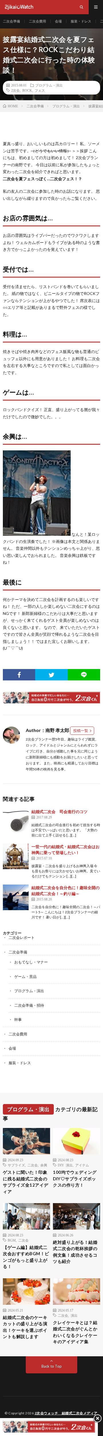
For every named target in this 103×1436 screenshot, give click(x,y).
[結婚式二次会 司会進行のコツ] (16, 821)
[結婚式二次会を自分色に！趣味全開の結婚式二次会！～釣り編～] (16, 897)
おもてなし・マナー (31, 962)
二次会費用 (37, 21)
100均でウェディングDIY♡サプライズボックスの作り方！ (75, 1178)
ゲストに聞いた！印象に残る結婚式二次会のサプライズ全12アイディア (25, 1182)
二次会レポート (22, 937)
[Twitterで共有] (51, 674)
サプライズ (16, 1165)
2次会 (15, 90)
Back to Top (51, 1366)
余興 (43, 1165)
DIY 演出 (65, 1165)
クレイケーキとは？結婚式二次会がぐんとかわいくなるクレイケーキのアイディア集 (75, 1332)
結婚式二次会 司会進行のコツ (59, 811)
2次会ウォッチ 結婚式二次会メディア (66, 1413)
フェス (40, 90)
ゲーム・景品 (25, 976)
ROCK (27, 90)
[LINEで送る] (84, 674)
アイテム (82, 1165)
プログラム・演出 (49, 85)
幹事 (18, 1019)
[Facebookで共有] (19, 674)
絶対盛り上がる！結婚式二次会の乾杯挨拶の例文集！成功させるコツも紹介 (75, 1252)
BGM (12, 1240)
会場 (58, 21)
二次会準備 (11, 21)
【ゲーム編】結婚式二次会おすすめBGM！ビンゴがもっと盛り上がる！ (26, 1257)
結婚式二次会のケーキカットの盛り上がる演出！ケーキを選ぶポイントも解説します (25, 1327)
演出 (74, 1315)
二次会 (32, 1165)
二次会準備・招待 (29, 1005)
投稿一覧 (80, 730)
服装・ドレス (81, 21)
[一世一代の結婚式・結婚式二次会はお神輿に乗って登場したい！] (16, 856)
